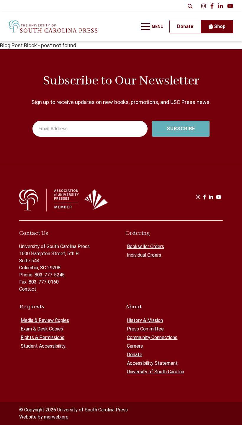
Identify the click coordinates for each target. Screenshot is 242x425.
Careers (135, 346)
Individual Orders (144, 255)
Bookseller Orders (145, 246)
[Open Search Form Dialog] (190, 5)
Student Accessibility (44, 346)
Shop (219, 26)
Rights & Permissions (42, 337)
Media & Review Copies (45, 320)
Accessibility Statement (152, 363)
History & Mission (145, 320)
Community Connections (152, 337)
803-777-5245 (50, 275)
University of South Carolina (155, 371)
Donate (134, 354)
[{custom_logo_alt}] (53, 26)
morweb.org (56, 417)
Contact (27, 289)
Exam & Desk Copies (42, 329)
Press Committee (145, 329)
